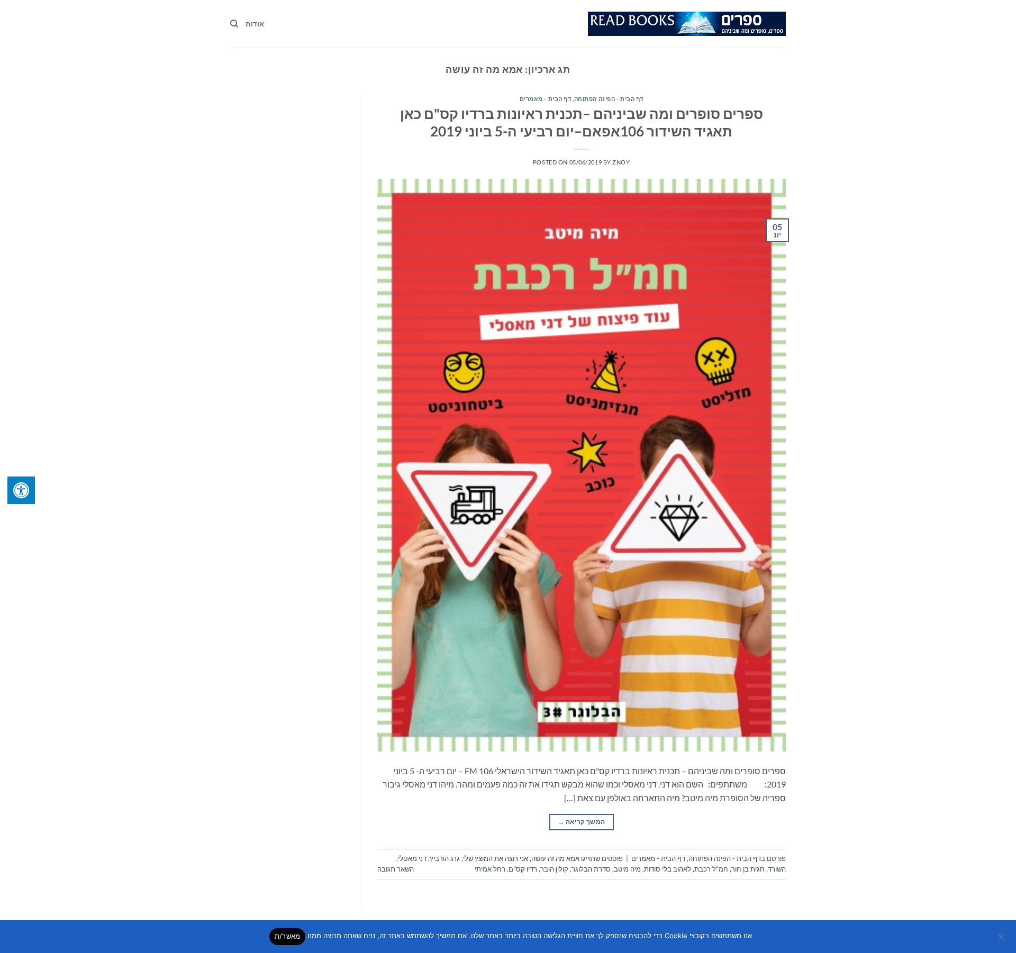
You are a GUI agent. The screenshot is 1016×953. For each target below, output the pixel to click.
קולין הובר (554, 869)
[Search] (234, 24)
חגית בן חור (748, 869)
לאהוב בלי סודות (667, 869)
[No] (1001, 939)
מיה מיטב (627, 869)
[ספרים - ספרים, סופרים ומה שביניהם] (687, 24)
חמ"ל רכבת (711, 869)
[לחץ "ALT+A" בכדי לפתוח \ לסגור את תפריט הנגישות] (21, 490)
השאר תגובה (395, 869)
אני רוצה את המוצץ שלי (495, 858)
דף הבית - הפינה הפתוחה (608, 98)
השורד (777, 869)
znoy (621, 162)
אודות (255, 24)
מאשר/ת (288, 936)
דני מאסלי (412, 858)
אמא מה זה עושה (555, 858)
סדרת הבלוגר (591, 869)
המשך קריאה (581, 822)
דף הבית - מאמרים (546, 98)
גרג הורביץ (445, 858)
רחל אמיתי (490, 869)
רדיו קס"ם (523, 869)
